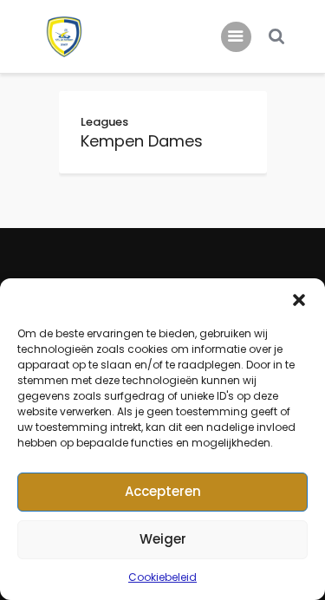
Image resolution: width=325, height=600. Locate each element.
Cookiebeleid (162, 577)
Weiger (163, 539)
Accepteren (163, 491)
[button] (299, 300)
